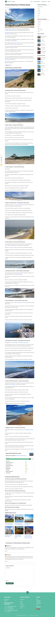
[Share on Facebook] (1, 159)
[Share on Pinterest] (1, 160)
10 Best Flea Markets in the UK (12, 610)
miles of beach (16, 272)
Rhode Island (7, 32)
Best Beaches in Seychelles (12, 606)
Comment (8, 567)
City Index (5, 600)
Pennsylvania (22, 606)
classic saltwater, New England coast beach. (20, 342)
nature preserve (20, 302)
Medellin (9, 611)
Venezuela (39, 21)
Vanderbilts (7, 59)
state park (17, 204)
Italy (38, 17)
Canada (39, 13)
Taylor (6, 171)
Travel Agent (38, 600)
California (22, 599)
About (37, 604)
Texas (21, 601)
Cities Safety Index (44, 1)
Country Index (6, 599)
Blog (37, 599)
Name (7, 580)
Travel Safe (11, 1)
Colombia (39, 24)
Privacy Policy (31, 615)
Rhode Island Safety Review (21, 455)
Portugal (39, 10)
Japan (38, 15)
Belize (38, 26)
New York (14, 30)
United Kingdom (40, 6)
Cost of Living (38, 603)
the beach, (12, 247)
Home (31, 1)
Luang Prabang (10, 607)
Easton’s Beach (12, 384)
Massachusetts (8, 30)
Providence (29, 46)
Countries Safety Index (36, 1)
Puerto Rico (39, 28)
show (10, 65)
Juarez (39, 31)
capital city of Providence (17, 42)
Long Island (18, 95)
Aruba (38, 8)
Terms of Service (36, 615)
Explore (49, 1)
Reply (6, 551)
